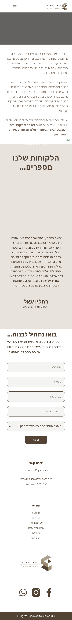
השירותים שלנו (36, 522)
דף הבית (36, 512)
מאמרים (36, 533)
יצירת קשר (36, 538)
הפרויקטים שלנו (36, 527)
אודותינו (36, 517)
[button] (14, 7)
